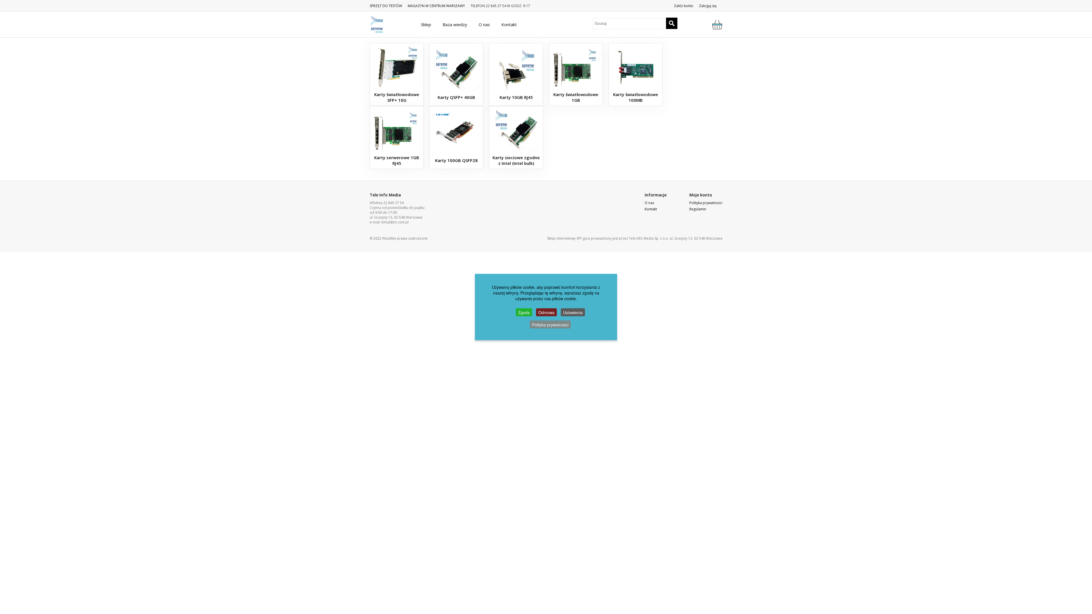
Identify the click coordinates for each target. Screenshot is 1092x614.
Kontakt (651, 209)
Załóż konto (683, 5)
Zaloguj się (708, 5)
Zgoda (524, 312)
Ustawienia (573, 312)
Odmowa (546, 312)
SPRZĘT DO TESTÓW (386, 5)
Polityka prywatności (705, 202)
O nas (649, 202)
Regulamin (697, 209)
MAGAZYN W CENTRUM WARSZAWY (436, 5)
